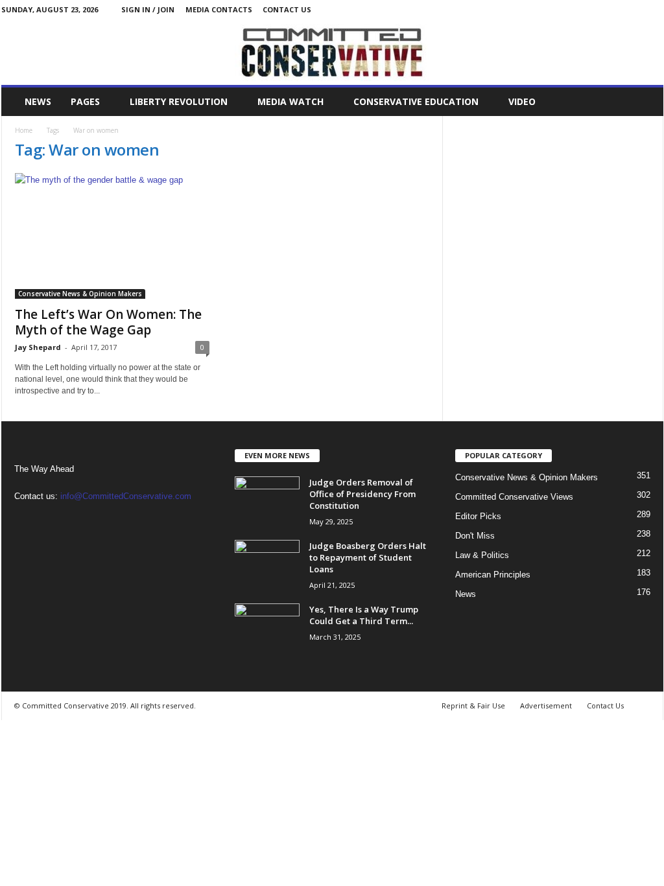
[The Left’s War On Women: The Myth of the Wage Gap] (112, 236)
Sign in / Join (147, 9)
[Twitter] (653, 9)
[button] (644, 101)
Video (522, 101)
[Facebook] (633, 9)
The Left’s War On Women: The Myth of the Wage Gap (108, 322)
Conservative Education (416, 101)
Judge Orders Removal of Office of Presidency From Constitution (362, 493)
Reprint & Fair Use (473, 705)
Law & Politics (482, 555)
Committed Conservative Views (514, 497)
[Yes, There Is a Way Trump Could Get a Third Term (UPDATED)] (267, 627)
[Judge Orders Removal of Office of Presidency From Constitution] (267, 500)
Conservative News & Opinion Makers (80, 293)
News (38, 101)
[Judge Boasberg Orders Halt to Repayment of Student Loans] (267, 564)
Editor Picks (478, 516)
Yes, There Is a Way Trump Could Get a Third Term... (363, 615)
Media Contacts (218, 9)
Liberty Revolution (179, 101)
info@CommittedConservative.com (125, 496)
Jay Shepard (38, 347)
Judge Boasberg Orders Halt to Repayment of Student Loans (367, 557)
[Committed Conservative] (332, 52)
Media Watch (290, 101)
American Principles (492, 574)
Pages (85, 101)
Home (23, 130)
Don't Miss (475, 536)
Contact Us (287, 9)
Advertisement (546, 705)
